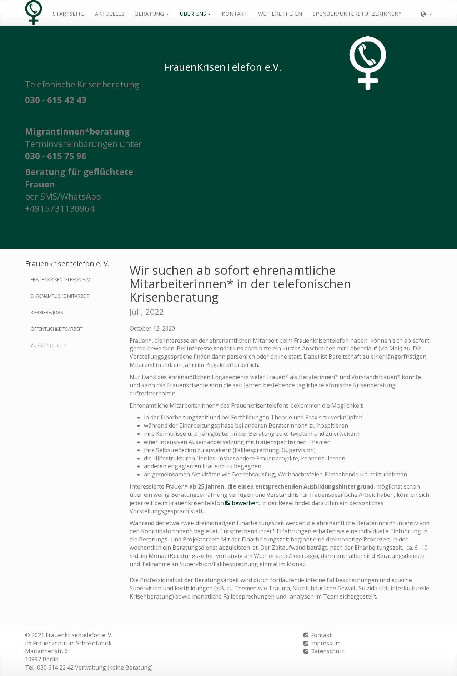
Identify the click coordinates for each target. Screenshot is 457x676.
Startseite (68, 13)
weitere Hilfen (280, 13)
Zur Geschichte (49, 345)
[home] (33, 12)
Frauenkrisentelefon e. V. (61, 279)
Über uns (193, 13)
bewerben (245, 503)
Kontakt (234, 13)
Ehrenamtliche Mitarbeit (60, 296)
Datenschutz (327, 651)
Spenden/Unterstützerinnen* (357, 13)
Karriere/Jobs (47, 312)
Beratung (150, 13)
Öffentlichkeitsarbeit (56, 329)
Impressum (325, 643)
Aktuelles (109, 13)
